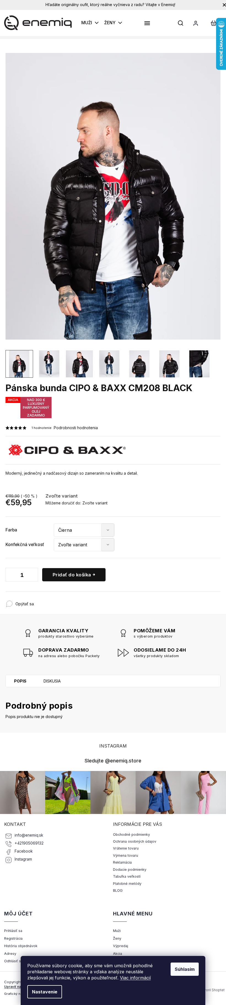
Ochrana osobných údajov (134, 841)
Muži (117, 931)
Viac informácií (135, 977)
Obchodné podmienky (131, 834)
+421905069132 (29, 843)
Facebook (24, 851)
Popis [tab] (20, 681)
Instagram (23, 859)
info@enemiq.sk (29, 835)
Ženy (117, 938)
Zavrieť (70, 601)
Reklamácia (122, 862)
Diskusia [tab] (52, 681)
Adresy (10, 954)
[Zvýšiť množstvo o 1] (32, 576)
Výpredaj (120, 946)
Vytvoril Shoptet (212, 990)
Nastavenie (44, 992)
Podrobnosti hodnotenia (76, 427)
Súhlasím (185, 969)
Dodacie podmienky (129, 869)
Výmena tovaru (125, 855)
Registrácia (13, 938)
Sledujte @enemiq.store (113, 760)
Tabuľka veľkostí (127, 876)
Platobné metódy (127, 884)
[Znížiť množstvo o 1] (11, 576)
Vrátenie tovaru (126, 848)
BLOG (118, 890)
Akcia (117, 954)
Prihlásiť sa (13, 931)
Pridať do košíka (72, 574)
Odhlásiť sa (13, 961)
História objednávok (20, 946)
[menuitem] (90, 23)
